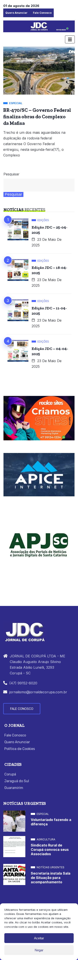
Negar (39, 950)
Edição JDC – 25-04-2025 (49, 230)
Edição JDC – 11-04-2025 (49, 311)
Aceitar (39, 938)
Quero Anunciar (16, 12)
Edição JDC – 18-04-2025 (49, 270)
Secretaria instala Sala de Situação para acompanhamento (50, 877)
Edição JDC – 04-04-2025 (50, 351)
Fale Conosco (42, 12)
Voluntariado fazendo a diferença (51, 822)
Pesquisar (11, 174)
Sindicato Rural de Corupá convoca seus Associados (50, 849)
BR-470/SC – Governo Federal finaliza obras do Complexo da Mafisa (37, 116)
